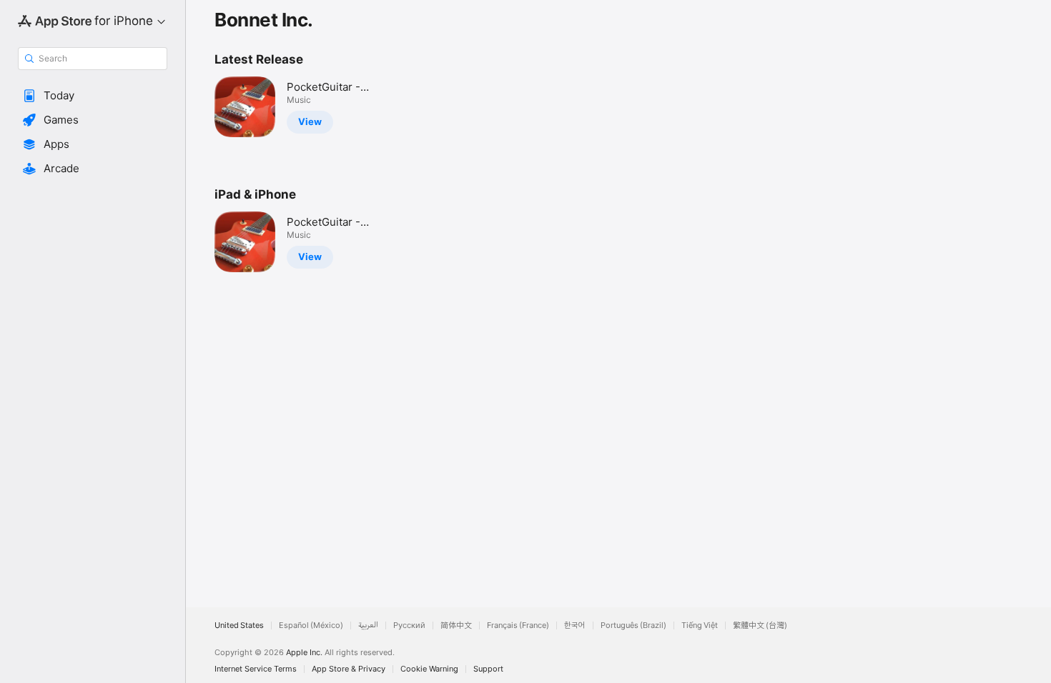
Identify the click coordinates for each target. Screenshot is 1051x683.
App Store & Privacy (348, 669)
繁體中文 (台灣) (760, 625)
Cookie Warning (429, 669)
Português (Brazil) (633, 625)
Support (488, 669)
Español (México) (311, 625)
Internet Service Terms (255, 669)
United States (239, 625)
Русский (409, 625)
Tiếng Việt (699, 625)
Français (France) (518, 625)
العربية (368, 625)
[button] (93, 95)
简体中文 (456, 625)
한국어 (575, 625)
